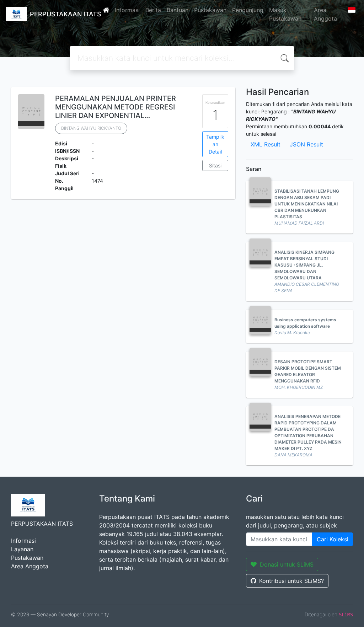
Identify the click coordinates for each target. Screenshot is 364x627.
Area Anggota (325, 14)
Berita (153, 10)
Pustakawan (210, 10)
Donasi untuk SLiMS (287, 564)
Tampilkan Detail (215, 144)
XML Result (265, 144)
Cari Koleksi (332, 539)
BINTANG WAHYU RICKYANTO (91, 128)
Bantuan (177, 10)
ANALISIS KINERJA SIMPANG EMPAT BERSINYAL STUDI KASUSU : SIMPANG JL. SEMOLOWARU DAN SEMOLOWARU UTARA (304, 265)
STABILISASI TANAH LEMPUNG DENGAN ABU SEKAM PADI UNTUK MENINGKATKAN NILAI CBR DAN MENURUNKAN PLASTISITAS (306, 203)
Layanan (22, 549)
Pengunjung (247, 10)
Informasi (127, 10)
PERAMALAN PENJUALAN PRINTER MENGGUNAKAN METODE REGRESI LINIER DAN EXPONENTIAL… (115, 107)
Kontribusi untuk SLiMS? (291, 580)
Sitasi (215, 165)
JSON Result (306, 144)
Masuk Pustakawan (285, 14)
